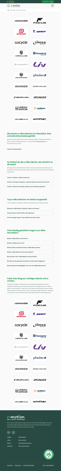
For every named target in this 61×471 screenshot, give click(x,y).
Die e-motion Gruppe (23, 446)
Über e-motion (22, 440)
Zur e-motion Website (48, 465)
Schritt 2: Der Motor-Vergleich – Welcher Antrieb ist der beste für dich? (28, 182)
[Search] (8, 10)
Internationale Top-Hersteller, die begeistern (20, 213)
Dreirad (9, 443)
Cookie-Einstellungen (28, 465)
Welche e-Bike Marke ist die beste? (17, 238)
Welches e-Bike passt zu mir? (15, 243)
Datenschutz (18, 465)
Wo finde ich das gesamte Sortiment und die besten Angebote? (26, 261)
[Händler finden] (52, 5)
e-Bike (8, 440)
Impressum (10, 465)
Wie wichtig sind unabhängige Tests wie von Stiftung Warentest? (26, 266)
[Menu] (9, 5)
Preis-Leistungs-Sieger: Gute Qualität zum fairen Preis (23, 217)
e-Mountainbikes (40, 141)
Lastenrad (9, 446)
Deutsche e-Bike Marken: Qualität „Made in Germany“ (23, 208)
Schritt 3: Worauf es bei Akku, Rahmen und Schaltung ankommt (26, 187)
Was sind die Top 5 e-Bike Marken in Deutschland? (22, 257)
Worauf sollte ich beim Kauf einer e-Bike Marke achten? (23, 247)
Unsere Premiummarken (14, 149)
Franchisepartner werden (24, 443)
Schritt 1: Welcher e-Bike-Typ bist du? (18, 177)
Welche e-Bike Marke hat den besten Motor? (20, 252)
